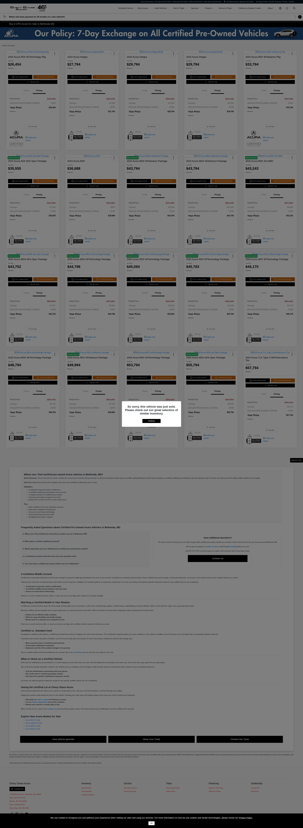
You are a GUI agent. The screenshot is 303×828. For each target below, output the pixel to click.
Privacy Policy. (246, 818)
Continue (151, 421)
